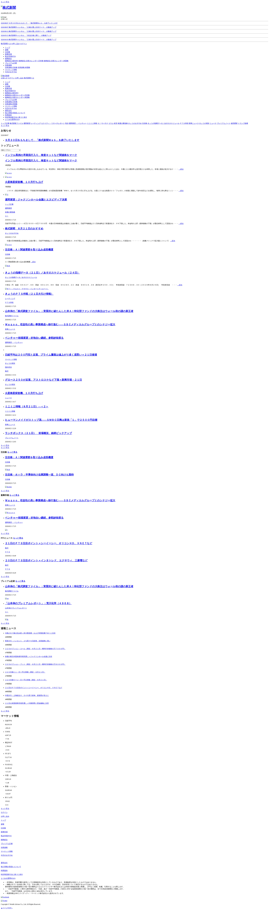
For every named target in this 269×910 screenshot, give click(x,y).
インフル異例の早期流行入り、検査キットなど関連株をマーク (41, 155)
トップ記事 (9, 204)
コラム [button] (110, 123)
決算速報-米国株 (24, 67)
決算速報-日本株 (11, 67)
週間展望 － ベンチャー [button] (78, 123)
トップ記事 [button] (5, 123)
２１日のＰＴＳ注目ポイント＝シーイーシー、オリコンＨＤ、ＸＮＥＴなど (48, 543)
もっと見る (5, 2)
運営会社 (8, 111)
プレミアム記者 (11, 99)
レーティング (10, 298)
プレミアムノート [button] (223, 123)
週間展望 (8, 208)
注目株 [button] (144, 123)
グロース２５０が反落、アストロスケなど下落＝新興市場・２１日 (43, 379)
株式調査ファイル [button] (16, 123)
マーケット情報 (11, 106)
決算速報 (4, 847)
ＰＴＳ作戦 (9, 302)
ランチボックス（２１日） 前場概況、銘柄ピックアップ (38, 433)
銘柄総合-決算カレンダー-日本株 (31, 61)
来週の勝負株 (10, 212)
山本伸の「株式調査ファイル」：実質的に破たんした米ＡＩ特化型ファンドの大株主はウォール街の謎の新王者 (69, 311)
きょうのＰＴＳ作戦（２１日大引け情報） (29, 293)
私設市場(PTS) (10, 91)
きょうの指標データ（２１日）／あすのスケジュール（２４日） (42, 272)
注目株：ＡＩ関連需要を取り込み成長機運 (29, 249)
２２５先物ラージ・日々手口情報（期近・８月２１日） (26, 680)
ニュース (8, 398)
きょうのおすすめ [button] (135, 123)
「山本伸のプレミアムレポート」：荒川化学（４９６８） (38, 603)
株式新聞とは (6, 44)
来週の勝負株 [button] (123, 123)
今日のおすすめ (11, 108)
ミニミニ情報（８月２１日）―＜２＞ (26, 406)
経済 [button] (115, 123)
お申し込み (15, 44)
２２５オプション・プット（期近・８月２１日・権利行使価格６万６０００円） (35, 664)
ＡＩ (6, 216)
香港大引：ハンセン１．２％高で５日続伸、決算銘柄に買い (27, 641)
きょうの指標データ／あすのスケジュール (21, 277)
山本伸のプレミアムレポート (16, 608)
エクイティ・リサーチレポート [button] (53, 123)
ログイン (23, 44)
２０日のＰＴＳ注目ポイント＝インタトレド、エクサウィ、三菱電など (46, 560)
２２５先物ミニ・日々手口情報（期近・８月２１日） (25, 672)
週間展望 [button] (27, 123)
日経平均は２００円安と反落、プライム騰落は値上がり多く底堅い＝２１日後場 (51, 354)
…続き (181, 169)
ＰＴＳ (7, 552)
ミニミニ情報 (10, 411)
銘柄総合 (4, 840)
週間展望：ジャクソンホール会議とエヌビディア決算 (36, 199)
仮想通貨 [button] (234, 123)
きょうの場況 (10, 363)
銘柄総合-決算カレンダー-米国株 (56, 61)
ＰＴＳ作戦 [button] (184, 123)
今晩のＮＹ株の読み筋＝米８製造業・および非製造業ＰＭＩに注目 (30, 633)
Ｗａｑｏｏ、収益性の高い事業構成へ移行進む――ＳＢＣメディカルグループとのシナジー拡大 (60, 324)
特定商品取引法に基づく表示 (16, 117)
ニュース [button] (213, 123)
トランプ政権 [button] (243, 123)
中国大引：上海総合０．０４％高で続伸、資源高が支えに (27, 695)
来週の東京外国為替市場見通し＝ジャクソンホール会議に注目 (28, 656)
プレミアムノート (11, 438)
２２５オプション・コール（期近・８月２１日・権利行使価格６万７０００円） (35, 649)
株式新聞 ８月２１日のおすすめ (24, 228)
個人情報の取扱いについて (15, 113)
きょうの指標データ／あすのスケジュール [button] (163, 123)
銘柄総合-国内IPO (11, 61)
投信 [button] (67, 123)
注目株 (7, 86)
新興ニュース (10, 329)
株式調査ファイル (11, 316)
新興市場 (8, 88)
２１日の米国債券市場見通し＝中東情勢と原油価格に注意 (27, 703)
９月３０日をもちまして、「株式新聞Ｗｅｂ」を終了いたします (42, 140)
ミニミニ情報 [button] (92, 123)
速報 (6, 84)
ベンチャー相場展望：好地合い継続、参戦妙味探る (34, 337)
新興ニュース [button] (194, 123)
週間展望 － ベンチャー (14, 342)
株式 (6, 371)
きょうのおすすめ (11, 233)
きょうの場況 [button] (204, 123)
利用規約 (8, 115)
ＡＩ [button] (99, 123)
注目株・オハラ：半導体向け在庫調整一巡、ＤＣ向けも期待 (39, 474)
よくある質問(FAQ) (12, 119)
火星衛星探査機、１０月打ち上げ (24, 182)
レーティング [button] (36, 123)
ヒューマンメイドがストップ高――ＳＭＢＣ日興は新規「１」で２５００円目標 (51, 419)
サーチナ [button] (104, 123)
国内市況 (8, 367)
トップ (7, 82)
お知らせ (4, 78)
